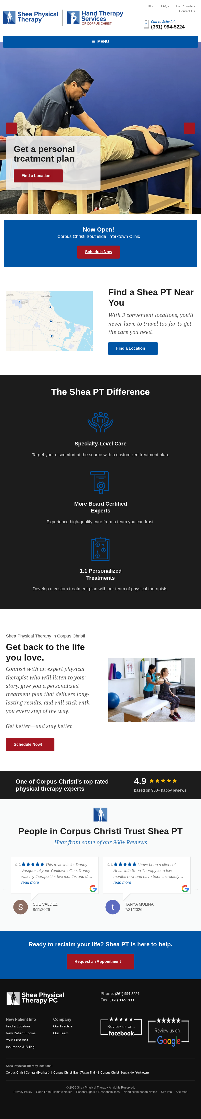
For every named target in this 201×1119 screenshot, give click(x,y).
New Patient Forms (21, 1033)
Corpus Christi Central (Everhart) (28, 1072)
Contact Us (187, 11)
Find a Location (36, 176)
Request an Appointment (98, 961)
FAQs (165, 6)
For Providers (185, 6)
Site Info (166, 1092)
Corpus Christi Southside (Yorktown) (124, 1072)
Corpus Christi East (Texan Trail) (75, 1072)
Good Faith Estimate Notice (54, 1092)
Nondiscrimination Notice (140, 1092)
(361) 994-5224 (127, 994)
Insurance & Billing (20, 1047)
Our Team (61, 1033)
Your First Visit (17, 1040)
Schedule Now (98, 252)
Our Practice (63, 1026)
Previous (4, 888)
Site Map (182, 1092)
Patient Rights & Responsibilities (98, 1092)
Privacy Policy (22, 1092)
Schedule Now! (28, 744)
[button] (96, 208)
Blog (151, 6)
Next (196, 888)
